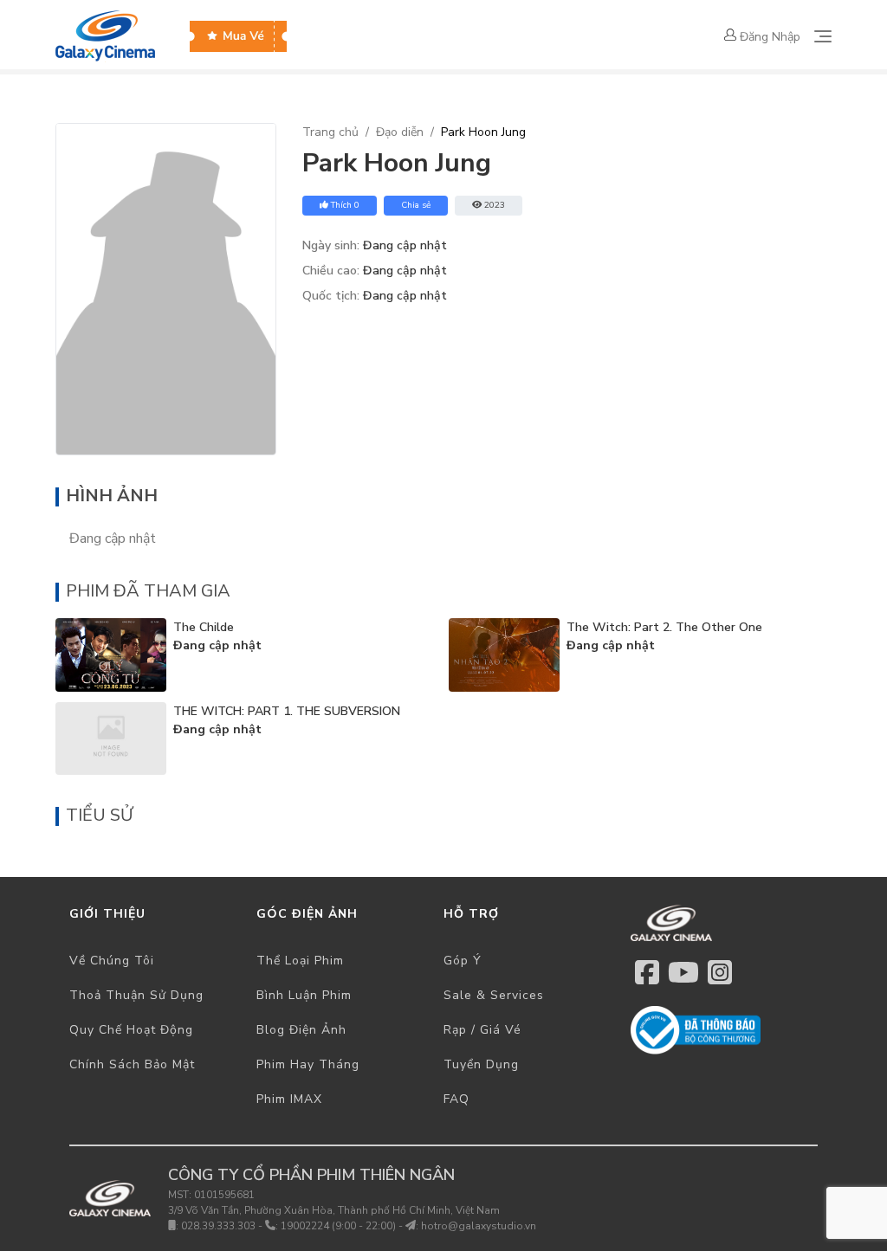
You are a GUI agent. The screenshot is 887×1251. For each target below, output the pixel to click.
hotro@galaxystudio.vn (478, 1226)
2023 (494, 205)
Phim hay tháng (307, 1064)
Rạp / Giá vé (482, 1030)
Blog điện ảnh (301, 1030)
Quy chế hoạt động (131, 1030)
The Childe (203, 627)
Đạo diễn (400, 132)
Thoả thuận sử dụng (136, 995)
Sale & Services (494, 995)
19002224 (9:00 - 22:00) (338, 1226)
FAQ (456, 1099)
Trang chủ (330, 132)
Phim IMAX (289, 1099)
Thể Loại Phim (300, 960)
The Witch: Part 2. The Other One (664, 627)
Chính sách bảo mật (132, 1064)
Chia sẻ (416, 205)
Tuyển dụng (481, 1064)
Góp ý (463, 960)
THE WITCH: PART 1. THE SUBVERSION (286, 711)
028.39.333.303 (218, 1226)
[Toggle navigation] (823, 36)
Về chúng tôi (111, 960)
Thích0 (345, 205)
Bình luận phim (304, 995)
